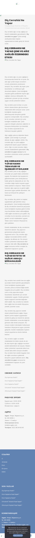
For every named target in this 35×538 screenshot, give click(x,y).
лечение (4, 462)
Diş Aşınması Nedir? (11, 377)
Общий (24, 26)
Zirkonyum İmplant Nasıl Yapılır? (15, 391)
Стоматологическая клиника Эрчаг (17, 28)
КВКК (4, 472)
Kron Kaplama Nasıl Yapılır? (13, 381)
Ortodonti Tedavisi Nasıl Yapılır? (15, 387)
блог (3, 465)
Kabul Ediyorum (18, 535)
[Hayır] (28, 532)
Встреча (4, 468)
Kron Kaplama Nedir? (12, 384)
